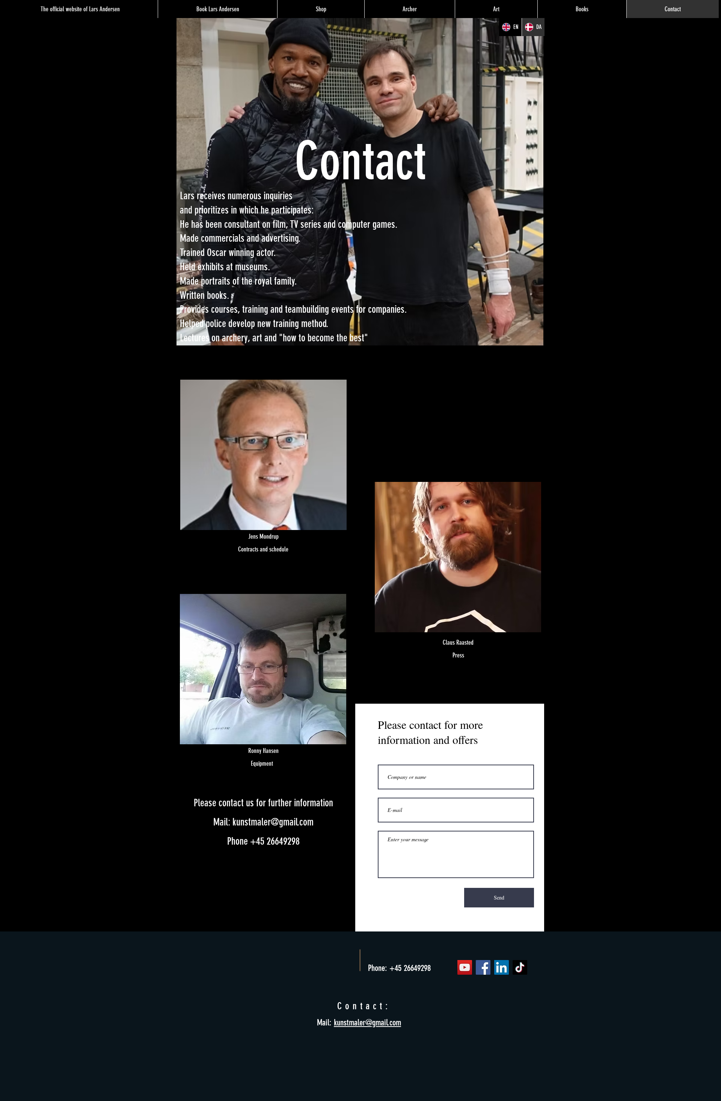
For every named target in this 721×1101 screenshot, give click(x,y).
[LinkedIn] (501, 967)
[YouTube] (464, 967)
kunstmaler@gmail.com (273, 822)
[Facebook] (483, 967)
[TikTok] (520, 967)
